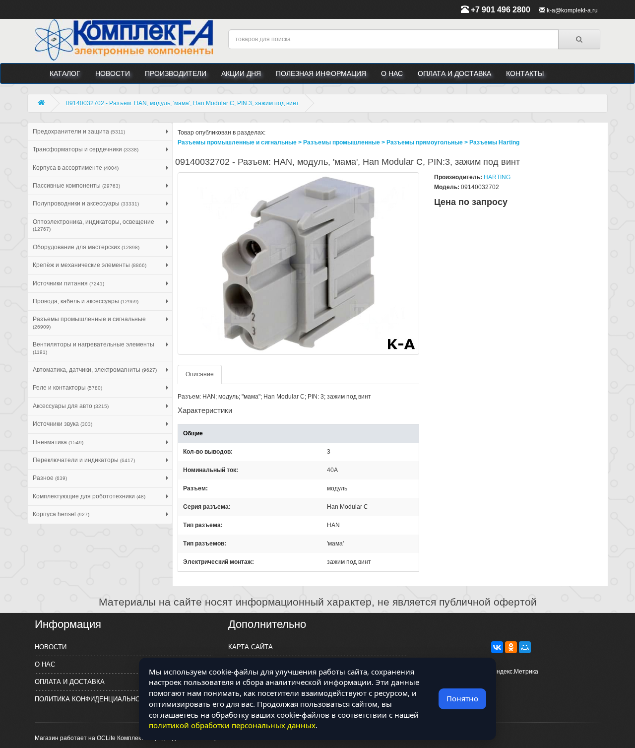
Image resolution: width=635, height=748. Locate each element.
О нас (392, 73)
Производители (175, 73)
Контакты (525, 73)
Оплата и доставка (454, 73)
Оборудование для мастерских (86, 247)
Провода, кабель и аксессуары (85, 301)
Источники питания (68, 283)
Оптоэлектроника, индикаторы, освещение (93, 225)
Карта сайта (250, 647)
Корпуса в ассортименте (76, 167)
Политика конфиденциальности (94, 699)
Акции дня (241, 73)
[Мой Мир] (525, 647)
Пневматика (58, 442)
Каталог (65, 73)
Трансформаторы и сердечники (85, 149)
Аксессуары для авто (71, 406)
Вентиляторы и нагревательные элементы (93, 347)
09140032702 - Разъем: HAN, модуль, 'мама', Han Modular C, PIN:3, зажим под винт (182, 103)
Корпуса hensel (61, 514)
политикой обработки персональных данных (232, 725)
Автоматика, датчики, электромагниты (95, 369)
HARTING (497, 177)
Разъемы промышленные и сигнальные (89, 322)
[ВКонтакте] (497, 647)
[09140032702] (299, 263)
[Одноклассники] (511, 647)
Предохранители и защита (79, 131)
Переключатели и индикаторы (84, 460)
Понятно (462, 698)
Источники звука (62, 423)
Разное (50, 478)
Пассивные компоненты (76, 185)
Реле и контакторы (67, 387)
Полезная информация (321, 73)
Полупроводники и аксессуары (86, 203)
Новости (112, 73)
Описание (200, 374)
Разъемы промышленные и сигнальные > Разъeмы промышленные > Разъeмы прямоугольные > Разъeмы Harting (348, 142)
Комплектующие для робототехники (89, 496)
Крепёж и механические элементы (89, 265)
